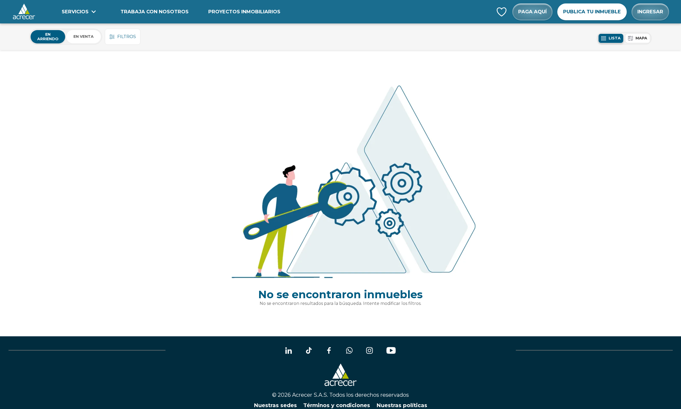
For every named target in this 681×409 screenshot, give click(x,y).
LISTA (615, 38)
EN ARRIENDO (48, 36)
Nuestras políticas (401, 405)
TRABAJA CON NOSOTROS (155, 12)
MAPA (641, 38)
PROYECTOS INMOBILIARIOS (244, 12)
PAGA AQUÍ (532, 12)
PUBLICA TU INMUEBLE (592, 12)
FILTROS (126, 36)
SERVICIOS (75, 12)
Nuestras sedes (275, 405)
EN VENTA (83, 36)
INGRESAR (650, 12)
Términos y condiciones (336, 405)
